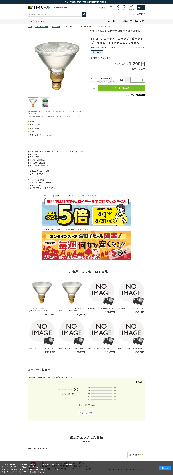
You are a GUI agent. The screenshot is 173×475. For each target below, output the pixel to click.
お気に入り (124, 9)
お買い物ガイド (114, 21)
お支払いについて (36, 124)
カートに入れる (121, 88)
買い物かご (141, 7)
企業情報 (138, 21)
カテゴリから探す (35, 21)
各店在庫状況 (105, 78)
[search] (84, 14)
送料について (35, 131)
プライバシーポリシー (22, 472)
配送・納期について (37, 128)
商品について (35, 121)
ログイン (111, 9)
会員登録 (117, 9)
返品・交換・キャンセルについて (42, 135)
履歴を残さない (135, 455)
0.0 (76, 389)
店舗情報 (126, 21)
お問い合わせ (132, 9)
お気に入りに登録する (94, 88)
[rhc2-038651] (33, 102)
